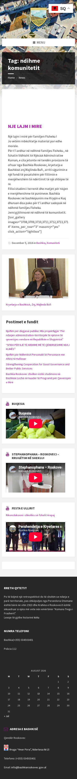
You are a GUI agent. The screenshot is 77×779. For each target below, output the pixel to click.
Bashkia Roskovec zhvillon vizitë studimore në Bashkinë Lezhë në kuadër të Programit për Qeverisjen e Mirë (38, 378)
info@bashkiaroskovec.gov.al (28, 767)
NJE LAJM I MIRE (25, 126)
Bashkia (40, 243)
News (22, 77)
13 (38, 693)
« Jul (6, 716)
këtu (36, 617)
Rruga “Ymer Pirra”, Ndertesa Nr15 (29, 749)
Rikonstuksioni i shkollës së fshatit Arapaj (30, 515)
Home (11, 77)
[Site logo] (38, 31)
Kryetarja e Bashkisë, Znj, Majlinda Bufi (28, 304)
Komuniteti (53, 243)
